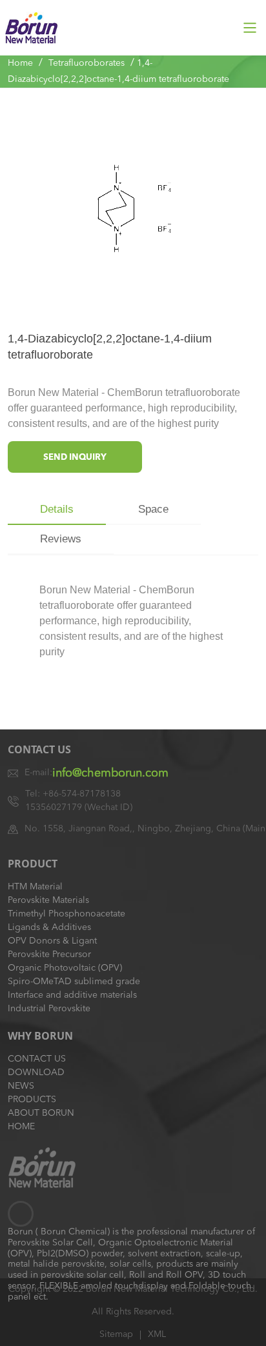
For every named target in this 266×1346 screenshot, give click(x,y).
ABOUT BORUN (41, 1113)
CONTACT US (37, 1059)
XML (157, 1334)
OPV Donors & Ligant (52, 940)
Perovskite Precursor (49, 954)
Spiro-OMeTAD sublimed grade (74, 981)
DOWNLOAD (36, 1072)
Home (20, 63)
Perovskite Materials (48, 900)
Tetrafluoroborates (86, 63)
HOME (21, 1126)
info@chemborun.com (110, 773)
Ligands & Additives (49, 927)
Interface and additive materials (72, 995)
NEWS (21, 1086)
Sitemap (116, 1334)
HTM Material (35, 886)
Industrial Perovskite (49, 1008)
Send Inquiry (75, 457)
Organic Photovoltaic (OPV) (65, 968)
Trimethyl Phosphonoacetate (66, 913)
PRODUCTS (32, 1099)
